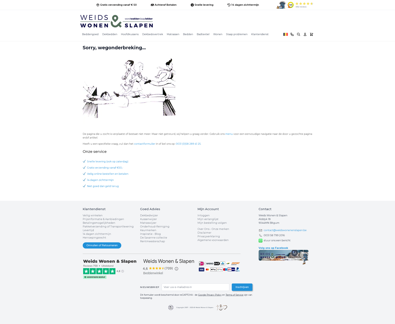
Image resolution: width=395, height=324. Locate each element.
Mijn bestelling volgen (212, 222)
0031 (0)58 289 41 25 (188, 143)
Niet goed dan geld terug (103, 186)
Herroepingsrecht (94, 237)
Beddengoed (90, 34)
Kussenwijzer (148, 219)
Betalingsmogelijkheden (99, 222)
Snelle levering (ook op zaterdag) (107, 161)
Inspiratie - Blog (150, 233)
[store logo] (197, 21)
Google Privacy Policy (210, 294)
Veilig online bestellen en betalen (107, 173)
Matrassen (173, 34)
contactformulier (144, 143)
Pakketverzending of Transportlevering (108, 226)
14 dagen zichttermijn (100, 180)
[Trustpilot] (111, 269)
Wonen (217, 34)
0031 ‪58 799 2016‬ (274, 235)
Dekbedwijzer (149, 215)
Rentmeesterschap (152, 241)
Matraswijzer (148, 222)
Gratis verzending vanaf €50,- (105, 167)
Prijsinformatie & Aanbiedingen (103, 219)
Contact (265, 209)
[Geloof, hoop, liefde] (221, 307)
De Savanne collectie (153, 237)
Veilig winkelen (93, 215)
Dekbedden (109, 34)
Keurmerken (148, 230)
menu (229, 133)
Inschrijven (242, 287)
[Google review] (169, 267)
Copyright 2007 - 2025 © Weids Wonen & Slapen (194, 307)
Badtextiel (203, 34)
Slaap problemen (236, 34)
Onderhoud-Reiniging (154, 226)
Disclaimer (204, 232)
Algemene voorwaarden (213, 240)
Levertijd (88, 230)
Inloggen (204, 215)
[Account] (305, 34)
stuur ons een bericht (277, 240)
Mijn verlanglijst (208, 219)
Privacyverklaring (209, 236)
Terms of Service (234, 294)
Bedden (188, 34)
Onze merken (220, 229)
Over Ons (203, 229)
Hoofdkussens (130, 34)
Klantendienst (260, 34)
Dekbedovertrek (152, 34)
